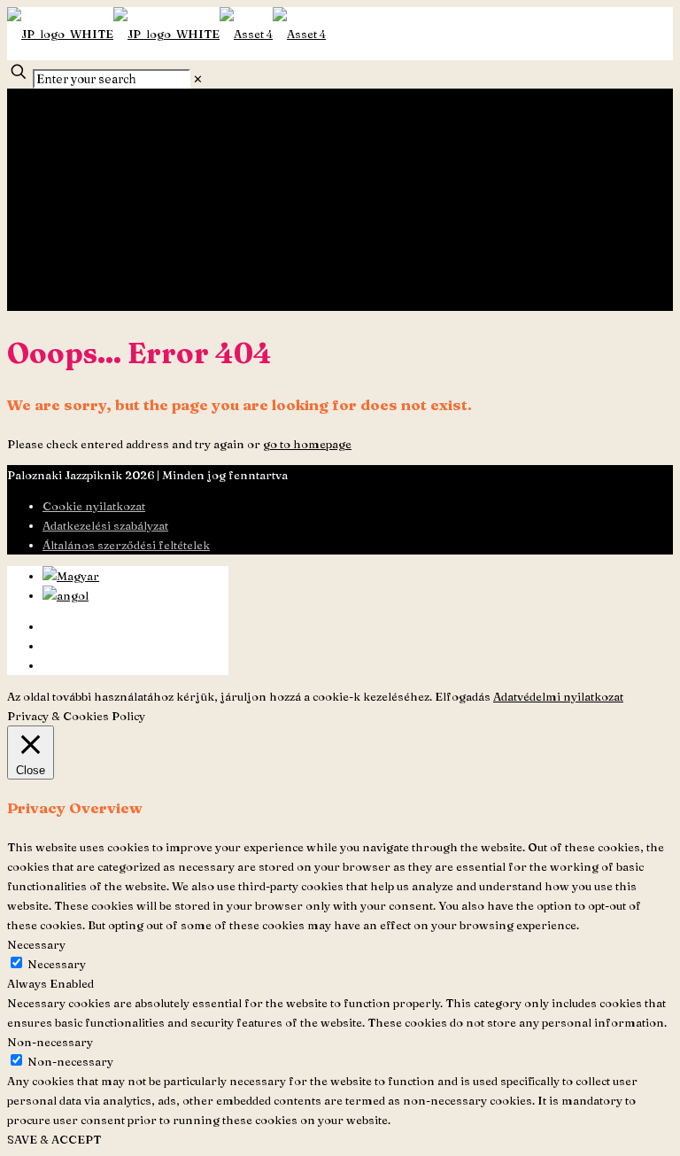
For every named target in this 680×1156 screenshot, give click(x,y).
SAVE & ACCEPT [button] (54, 1139)
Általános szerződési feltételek (126, 545)
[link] (198, 79)
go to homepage (307, 444)
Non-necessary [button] (50, 1042)
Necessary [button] (36, 944)
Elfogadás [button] (463, 696)
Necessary (56, 964)
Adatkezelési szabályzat (105, 525)
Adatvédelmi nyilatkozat (558, 696)
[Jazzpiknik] (166, 33)
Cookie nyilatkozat (93, 506)
